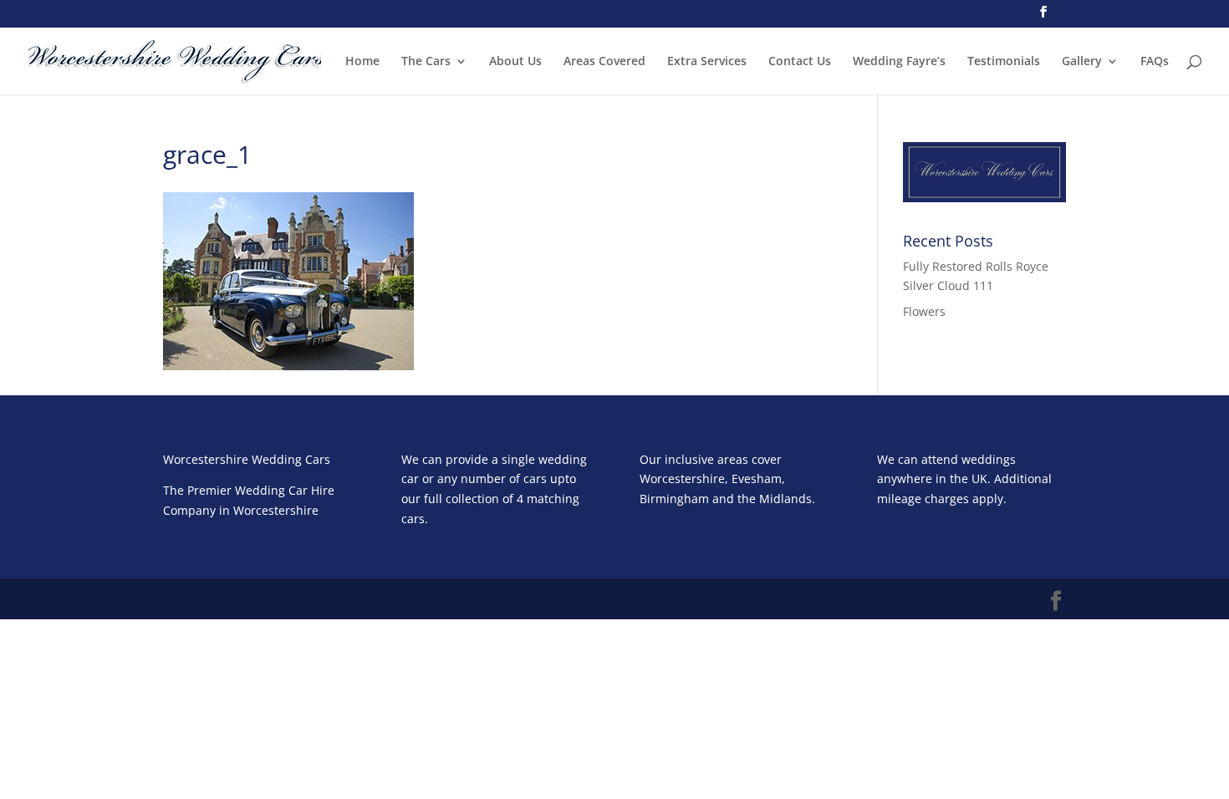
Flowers (924, 311)
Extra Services (707, 62)
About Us (515, 62)
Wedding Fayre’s (899, 62)
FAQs (1154, 62)
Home (362, 62)
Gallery (1082, 62)
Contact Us (799, 62)
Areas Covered (604, 62)
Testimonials (1003, 62)
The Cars (426, 62)
